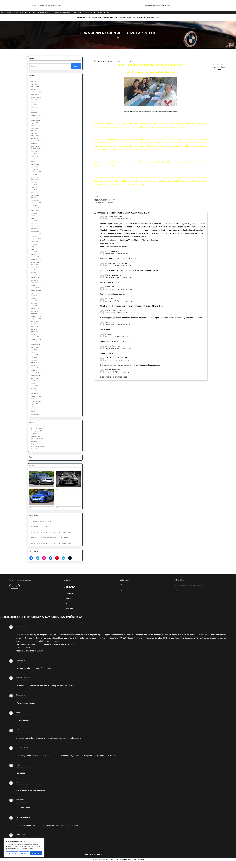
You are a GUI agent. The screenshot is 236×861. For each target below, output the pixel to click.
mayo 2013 (34, 386)
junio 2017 (34, 270)
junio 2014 (34, 352)
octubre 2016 (35, 288)
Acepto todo (35, 853)
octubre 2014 (35, 342)
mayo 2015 (34, 326)
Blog (34, 12)
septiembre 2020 (36, 177)
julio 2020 (34, 182)
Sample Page (35, 449)
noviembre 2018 (36, 233)
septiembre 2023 (36, 97)
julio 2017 (34, 267)
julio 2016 (34, 295)
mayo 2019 (34, 218)
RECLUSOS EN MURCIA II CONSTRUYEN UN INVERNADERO (49, 538)
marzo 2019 (34, 223)
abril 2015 (34, 329)
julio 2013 (34, 380)
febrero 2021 (35, 164)
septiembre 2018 (36, 239)
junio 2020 (34, 184)
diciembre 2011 (35, 414)
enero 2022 (34, 138)
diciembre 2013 (35, 368)
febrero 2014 (35, 362)
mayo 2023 (34, 107)
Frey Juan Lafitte (111, 216)
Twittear (97, 197)
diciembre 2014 (35, 337)
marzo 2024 (34, 84)
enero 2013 (34, 393)
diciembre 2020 (35, 169)
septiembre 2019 (36, 208)
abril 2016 (34, 303)
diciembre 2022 (35, 112)
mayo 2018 (34, 249)
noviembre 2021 (36, 143)
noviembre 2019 (36, 203)
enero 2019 (34, 228)
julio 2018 (34, 244)
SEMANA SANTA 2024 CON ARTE (41, 521)
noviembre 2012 (36, 396)
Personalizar (12, 853)
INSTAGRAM (88, 12)
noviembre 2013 (36, 370)
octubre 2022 (35, 117)
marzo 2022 (34, 133)
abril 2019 (34, 221)
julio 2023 (34, 102)
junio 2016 (34, 298)
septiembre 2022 (36, 120)
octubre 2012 (35, 398)
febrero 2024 (35, 87)
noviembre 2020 (36, 172)
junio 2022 (34, 125)
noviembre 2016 (36, 285)
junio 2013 (34, 383)
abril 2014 (34, 357)
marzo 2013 (34, 391)
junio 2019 (34, 215)
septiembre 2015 (36, 319)
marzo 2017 (34, 275)
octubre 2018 (35, 236)
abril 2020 (34, 190)
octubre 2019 (35, 205)
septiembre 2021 (36, 148)
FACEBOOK (77, 12)
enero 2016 (34, 311)
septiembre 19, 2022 (22, 767)
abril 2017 (34, 272)
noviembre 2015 (36, 316)
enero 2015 (34, 334)
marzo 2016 (34, 306)
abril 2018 (34, 252)
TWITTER (108, 12)
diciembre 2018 (35, 231)
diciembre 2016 (35, 282)
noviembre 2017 (36, 259)
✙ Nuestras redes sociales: (62, 12)
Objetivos (8, 12)
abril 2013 (34, 388)
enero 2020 (34, 197)
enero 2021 (34, 166)
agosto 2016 (35, 293)
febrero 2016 (35, 308)
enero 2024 (34, 89)
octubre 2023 (35, 94)
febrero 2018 (35, 254)
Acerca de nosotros (26, 12)
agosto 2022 (35, 123)
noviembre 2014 (36, 339)
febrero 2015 (35, 331)
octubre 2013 (35, 373)
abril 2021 (34, 159)
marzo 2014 (34, 360)
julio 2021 (34, 151)
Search (76, 66)
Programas (34, 444)
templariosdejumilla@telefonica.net (159, 5)
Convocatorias (35, 436)
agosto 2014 (35, 347)
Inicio (2, 12)
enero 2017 (34, 280)
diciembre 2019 (35, 200)
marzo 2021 (34, 161)
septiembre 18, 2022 (22, 629)
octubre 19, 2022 (21, 819)
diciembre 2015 (35, 313)
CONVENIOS (97, 203)
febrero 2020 (35, 195)
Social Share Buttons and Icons (105, 859)
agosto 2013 (35, 378)
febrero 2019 (35, 226)
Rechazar (24, 853)
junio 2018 (34, 246)
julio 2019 (34, 213)
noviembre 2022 (36, 115)
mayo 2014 (34, 355)
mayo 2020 (34, 187)
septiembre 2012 (36, 401)
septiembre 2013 (36, 375)
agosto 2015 (35, 321)
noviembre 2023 (36, 92)
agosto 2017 (35, 264)
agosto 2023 (35, 99)
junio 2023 (34, 105)
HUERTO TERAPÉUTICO (108, 203)
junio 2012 (34, 406)
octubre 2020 (35, 174)
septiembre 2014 (36, 344)
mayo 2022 (34, 128)
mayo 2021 (34, 156)
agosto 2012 (35, 404)
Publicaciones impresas (38, 446)
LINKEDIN (99, 12)
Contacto (15, 12)
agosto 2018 (35, 241)
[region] (24, 847)
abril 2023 (34, 110)
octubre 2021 (35, 146)
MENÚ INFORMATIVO (44, 12)
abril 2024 (34, 81)
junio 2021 (34, 154)
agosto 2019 (35, 210)
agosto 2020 (35, 179)
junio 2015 (34, 324)
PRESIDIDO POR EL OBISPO (39, 527)
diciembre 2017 (35, 257)
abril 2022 (34, 130)
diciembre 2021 (35, 141)
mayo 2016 (34, 300)
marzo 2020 (34, 192)
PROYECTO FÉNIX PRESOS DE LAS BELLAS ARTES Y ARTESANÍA (51, 532)
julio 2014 (34, 349)
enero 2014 (34, 365)
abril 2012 (34, 409)
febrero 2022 (35, 136)
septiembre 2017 (36, 262)
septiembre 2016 (36, 290)
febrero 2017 (35, 277)
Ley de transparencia (37, 438)
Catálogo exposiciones (37, 431)
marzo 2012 (34, 411)
